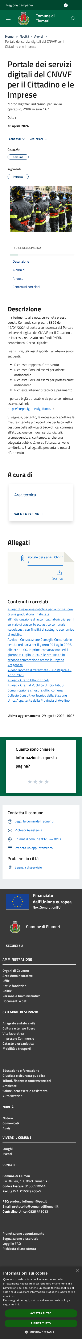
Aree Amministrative (18, 975)
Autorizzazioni (13, 1095)
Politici (7, 990)
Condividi (15, 138)
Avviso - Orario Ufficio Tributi (28, 680)
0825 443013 (38, 1211)
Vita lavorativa (13, 1033)
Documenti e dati (15, 1001)
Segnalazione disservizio (20, 1238)
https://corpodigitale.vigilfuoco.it (30, 408)
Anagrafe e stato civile (19, 1023)
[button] (41, 1332)
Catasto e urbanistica (18, 1043)
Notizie (8, 1118)
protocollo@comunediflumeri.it (35, 1206)
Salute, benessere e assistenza (25, 1090)
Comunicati (11, 1123)
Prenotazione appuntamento (23, 1233)
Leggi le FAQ (12, 1243)
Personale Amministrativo (22, 995)
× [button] (77, 1271)
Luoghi (8, 1148)
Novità (24, 36)
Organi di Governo (16, 970)
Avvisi (38, 36)
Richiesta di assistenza (19, 1248)
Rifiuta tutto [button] (41, 1323)
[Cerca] (73, 18)
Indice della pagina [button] (27, 247)
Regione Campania (19, 5)
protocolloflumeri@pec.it (28, 1201)
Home (9, 36)
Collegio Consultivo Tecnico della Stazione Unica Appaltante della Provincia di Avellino (39, 698)
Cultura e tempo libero (19, 1028)
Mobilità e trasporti (17, 1048)
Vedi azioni (37, 138)
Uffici (6, 980)
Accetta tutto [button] (41, 1313)
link (17, 1304)
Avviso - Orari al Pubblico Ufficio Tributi (36, 685)
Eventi (7, 1153)
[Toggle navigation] (8, 18)
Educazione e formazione (21, 1070)
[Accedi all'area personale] (66, 5)
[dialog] (41, 1303)
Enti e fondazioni (15, 985)
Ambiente (10, 1085)
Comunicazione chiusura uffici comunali (36, 690)
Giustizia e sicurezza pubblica (24, 1075)
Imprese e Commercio (18, 1038)
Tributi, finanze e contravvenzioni (27, 1080)
